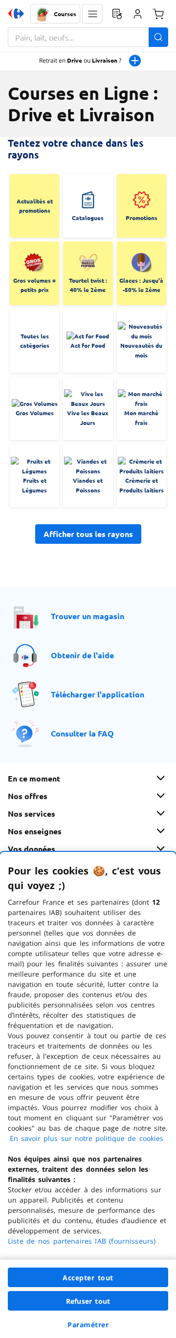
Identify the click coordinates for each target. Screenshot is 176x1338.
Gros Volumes (35, 413)
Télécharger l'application (97, 694)
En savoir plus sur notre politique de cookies (86, 1138)
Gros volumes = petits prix (34, 285)
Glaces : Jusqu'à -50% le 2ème (141, 285)
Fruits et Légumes (34, 485)
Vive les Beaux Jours (88, 417)
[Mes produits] (117, 13)
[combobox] (88, 37)
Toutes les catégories (34, 341)
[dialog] (88, 1095)
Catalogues (88, 218)
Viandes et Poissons (88, 485)
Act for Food (87, 345)
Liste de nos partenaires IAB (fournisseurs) (81, 1241)
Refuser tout (88, 1301)
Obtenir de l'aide (82, 655)
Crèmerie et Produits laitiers (141, 485)
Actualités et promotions (35, 206)
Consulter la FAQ (82, 733)
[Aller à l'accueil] (16, 13)
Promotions (141, 218)
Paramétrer (88, 1324)
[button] (92, 13)
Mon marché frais (141, 417)
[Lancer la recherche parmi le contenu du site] (158, 37)
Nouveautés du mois (141, 350)
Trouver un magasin (87, 616)
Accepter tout (88, 1277)
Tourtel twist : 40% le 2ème (88, 285)
